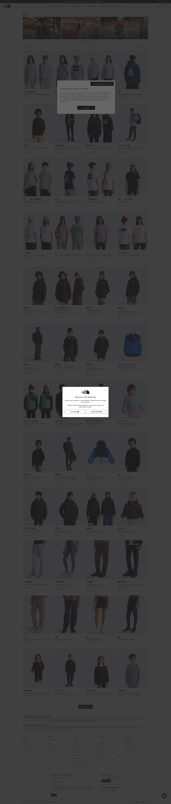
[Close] (105, 390)
